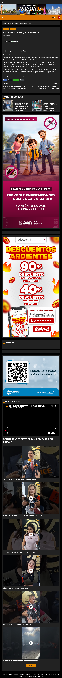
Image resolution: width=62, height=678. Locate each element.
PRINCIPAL (12, 29)
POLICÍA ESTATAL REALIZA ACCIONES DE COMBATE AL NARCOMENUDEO (50, 105)
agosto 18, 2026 (20, 110)
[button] (2, 17)
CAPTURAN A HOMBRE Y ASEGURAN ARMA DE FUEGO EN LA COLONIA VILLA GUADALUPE (21, 105)
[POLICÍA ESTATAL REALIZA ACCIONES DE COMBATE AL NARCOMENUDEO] (37, 105)
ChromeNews (31, 676)
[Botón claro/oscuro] (53, 17)
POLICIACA (6, 29)
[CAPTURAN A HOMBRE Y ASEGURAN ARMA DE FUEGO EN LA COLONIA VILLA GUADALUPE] (8, 105)
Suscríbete (59, 17)
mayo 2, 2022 (7, 35)
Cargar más (31, 666)
